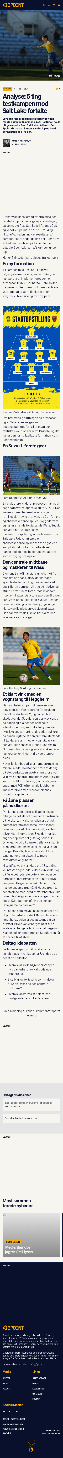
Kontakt (36, 1399)
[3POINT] (31, 1327)
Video (5, 1384)
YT (17, 1412)
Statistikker (39, 1378)
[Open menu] (58, 4)
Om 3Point (37, 1394)
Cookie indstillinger (14, 1419)
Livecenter (38, 1389)
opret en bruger (27, 1103)
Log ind (9, 1103)
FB (4, 1412)
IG (8, 1412)
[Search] (45, 5)
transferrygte (13, 1242)
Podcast (7, 1389)
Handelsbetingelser (13, 1425)
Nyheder (7, 89)
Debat (35, 1384)
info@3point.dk (38, 1364)
